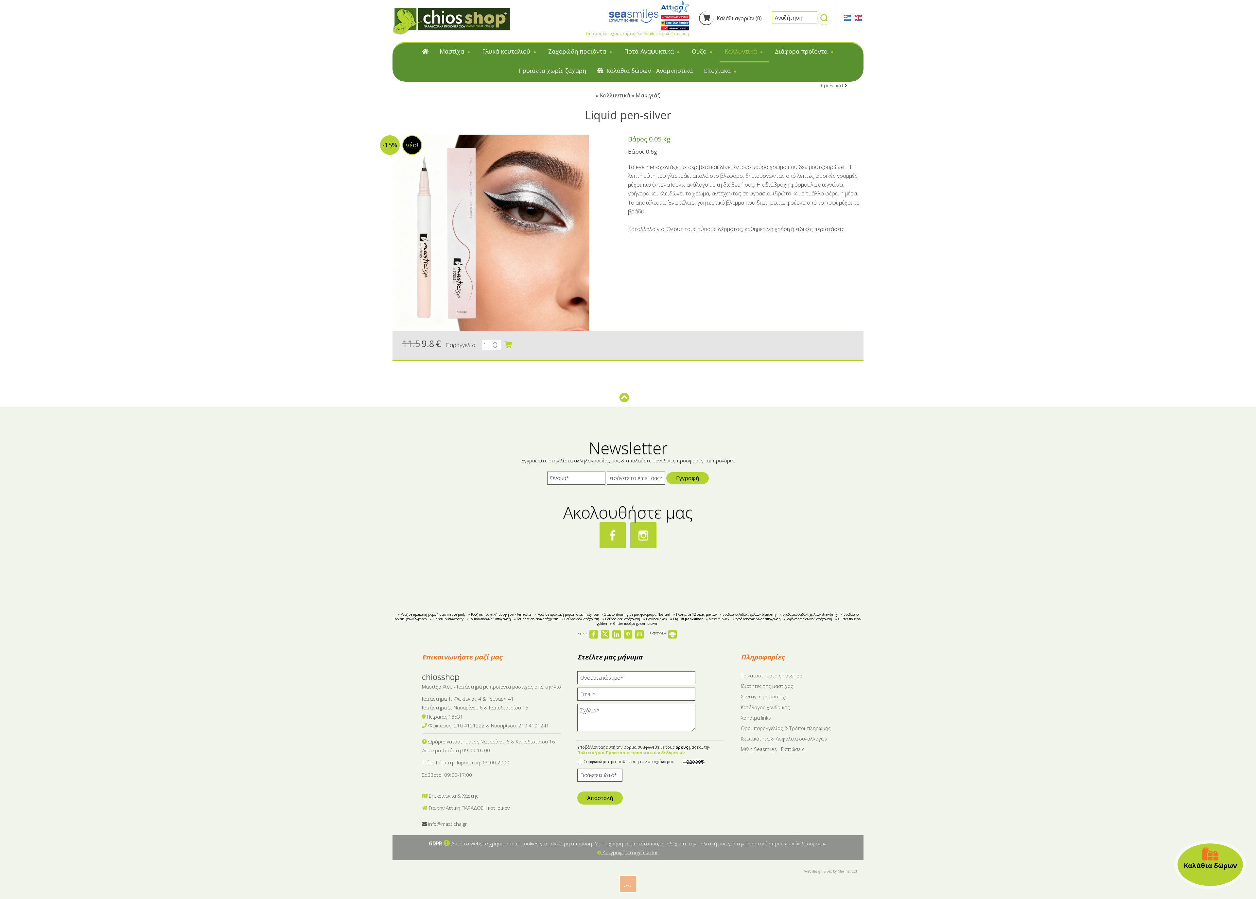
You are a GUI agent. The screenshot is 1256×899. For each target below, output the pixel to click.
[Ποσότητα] (491, 347)
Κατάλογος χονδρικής (765, 707)
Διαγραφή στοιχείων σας (630, 852)
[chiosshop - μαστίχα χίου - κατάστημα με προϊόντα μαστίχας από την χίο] (451, 21)
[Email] (636, 696)
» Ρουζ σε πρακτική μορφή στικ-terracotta (500, 614)
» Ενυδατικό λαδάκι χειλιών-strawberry (808, 614)
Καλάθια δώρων (1210, 865)
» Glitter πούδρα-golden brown (633, 623)
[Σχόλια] (636, 720)
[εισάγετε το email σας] (636, 480)
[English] (859, 17)
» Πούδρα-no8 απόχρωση (621, 619)
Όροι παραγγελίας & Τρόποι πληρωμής (786, 728)
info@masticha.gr (447, 824)
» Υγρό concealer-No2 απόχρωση (756, 619)
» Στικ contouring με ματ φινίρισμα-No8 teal (636, 614)
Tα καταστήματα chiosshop (771, 675)
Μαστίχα (453, 51)
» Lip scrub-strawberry (446, 619)
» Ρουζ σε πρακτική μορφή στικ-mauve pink (431, 614)
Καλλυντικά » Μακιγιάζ (630, 95)
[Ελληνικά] (848, 17)
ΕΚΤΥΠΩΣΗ (658, 633)
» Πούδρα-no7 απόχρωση (580, 619)
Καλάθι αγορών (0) (738, 18)
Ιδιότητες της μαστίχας (767, 686)
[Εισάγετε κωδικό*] (599, 777)
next (839, 85)
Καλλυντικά (741, 51)
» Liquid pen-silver (686, 619)
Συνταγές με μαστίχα (764, 696)
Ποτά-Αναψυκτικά (649, 51)
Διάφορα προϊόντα (802, 51)
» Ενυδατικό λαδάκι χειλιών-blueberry (748, 614)
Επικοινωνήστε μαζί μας (462, 657)
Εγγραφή (687, 478)
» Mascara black (717, 619)
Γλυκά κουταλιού (507, 51)
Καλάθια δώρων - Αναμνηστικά (649, 71)
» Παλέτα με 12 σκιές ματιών (695, 614)
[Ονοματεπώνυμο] (636, 679)
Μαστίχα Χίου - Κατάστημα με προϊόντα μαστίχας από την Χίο (491, 686)
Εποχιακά (718, 71)
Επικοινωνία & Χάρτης (453, 795)
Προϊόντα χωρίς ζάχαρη (552, 71)
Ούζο (700, 51)
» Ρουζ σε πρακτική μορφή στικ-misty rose (566, 614)
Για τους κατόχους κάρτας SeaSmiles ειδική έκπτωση (637, 33)
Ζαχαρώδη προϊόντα (578, 51)
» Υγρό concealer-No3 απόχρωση (808, 619)
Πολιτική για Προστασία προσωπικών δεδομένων (631, 753)
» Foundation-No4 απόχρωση (536, 619)
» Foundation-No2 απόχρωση (488, 619)
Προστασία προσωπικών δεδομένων (785, 843)
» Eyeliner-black (655, 619)
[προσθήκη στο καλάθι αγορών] (508, 345)
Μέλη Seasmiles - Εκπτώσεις (773, 749)
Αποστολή (600, 798)
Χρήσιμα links (756, 717)
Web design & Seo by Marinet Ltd (830, 871)
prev (828, 85)
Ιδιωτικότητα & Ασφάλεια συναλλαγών (784, 738)
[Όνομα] (576, 480)
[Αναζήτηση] (824, 20)
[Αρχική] (425, 52)
